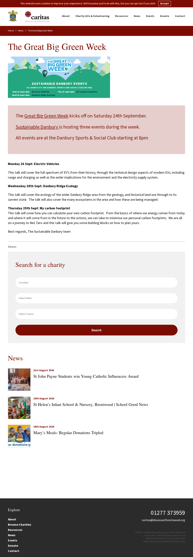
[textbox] (97, 298)
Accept (164, 3)
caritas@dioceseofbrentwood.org (163, 519)
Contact (180, 16)
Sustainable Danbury (37, 127)
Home (11, 30)
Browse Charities (19, 524)
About (66, 16)
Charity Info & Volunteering (92, 16)
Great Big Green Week (46, 116)
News (137, 16)
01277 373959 (168, 513)
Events (150, 16)
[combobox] (96, 298)
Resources (121, 16)
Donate (164, 16)
